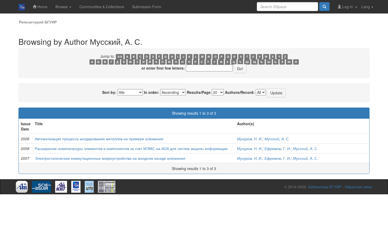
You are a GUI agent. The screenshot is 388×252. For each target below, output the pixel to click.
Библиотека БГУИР (324, 186)
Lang (366, 6)
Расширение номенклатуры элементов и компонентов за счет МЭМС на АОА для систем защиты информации (131, 148)
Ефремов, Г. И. (277, 148)
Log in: (348, 6)
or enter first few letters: (163, 68)
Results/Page (199, 92)
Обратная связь (358, 186)
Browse (62, 6)
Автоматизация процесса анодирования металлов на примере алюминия (99, 138)
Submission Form (146, 6)
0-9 (120, 57)
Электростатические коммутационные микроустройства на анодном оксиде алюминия (110, 158)
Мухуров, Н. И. (249, 138)
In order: (151, 92)
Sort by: (109, 92)
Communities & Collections (101, 6)
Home (42, 6)
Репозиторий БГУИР (38, 22)
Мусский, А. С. (277, 138)
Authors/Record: (240, 92)
